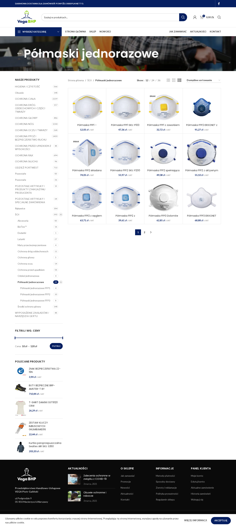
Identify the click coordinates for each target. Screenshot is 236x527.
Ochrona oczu (25, 263)
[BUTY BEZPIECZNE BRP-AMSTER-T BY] (20, 389)
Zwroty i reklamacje (166, 487)
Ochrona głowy (26, 257)
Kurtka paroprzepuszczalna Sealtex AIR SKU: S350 (45, 444)
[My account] (194, 17)
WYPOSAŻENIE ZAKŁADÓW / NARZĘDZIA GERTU (32, 314)
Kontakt (125, 499)
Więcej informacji (195, 520)
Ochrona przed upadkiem (31, 269)
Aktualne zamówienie (202, 487)
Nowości (125, 487)
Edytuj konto (198, 481)
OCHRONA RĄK (24, 155)
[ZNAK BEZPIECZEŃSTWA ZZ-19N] (20, 373)
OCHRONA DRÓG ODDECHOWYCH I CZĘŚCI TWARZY (30, 108)
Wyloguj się (197, 499)
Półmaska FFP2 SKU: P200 (125, 170)
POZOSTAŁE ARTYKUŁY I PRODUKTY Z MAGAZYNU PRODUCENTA (30, 189)
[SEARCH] (183, 17)
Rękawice (20, 208)
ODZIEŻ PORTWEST (27, 167)
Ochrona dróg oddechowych (33, 251)
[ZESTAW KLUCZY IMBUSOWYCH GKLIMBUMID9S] (20, 428)
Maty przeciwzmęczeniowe (32, 245)
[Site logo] (26, 17)
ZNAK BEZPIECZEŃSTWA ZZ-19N (44, 370)
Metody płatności (165, 475)
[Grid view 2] (168, 80)
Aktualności (127, 493)
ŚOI (17, 214)
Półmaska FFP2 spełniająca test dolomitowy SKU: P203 (163, 172)
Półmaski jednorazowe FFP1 (35, 288)
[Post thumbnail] (74, 480)
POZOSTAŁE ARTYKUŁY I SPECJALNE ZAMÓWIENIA (30, 200)
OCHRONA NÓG (24, 123)
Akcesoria (23, 220)
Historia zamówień (201, 493)
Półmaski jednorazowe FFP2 (35, 294)
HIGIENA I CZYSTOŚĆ (27, 86)
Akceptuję (220, 520)
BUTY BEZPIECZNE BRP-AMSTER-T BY (42, 387)
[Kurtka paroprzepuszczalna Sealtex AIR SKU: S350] (20, 447)
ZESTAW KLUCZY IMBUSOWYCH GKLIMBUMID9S (38, 426)
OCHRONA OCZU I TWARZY (31, 130)
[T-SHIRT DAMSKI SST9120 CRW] (20, 408)
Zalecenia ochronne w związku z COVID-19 (96, 477)
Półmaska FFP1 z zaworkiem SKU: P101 (163, 126)
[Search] (219, 17)
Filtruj (56, 346)
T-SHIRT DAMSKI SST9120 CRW (43, 404)
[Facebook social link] (219, 3)
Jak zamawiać (128, 475)
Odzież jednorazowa (28, 275)
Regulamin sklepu (165, 499)
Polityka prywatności (167, 493)
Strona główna (76, 80)
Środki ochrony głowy (29, 306)
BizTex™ (22, 226)
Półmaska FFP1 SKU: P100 (125, 125)
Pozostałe (20, 173)
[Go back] (19, 53)
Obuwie (19, 92)
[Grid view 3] (173, 80)
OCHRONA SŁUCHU (26, 161)
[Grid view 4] (179, 80)
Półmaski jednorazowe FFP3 (35, 300)
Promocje (126, 481)
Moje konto (197, 475)
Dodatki (22, 232)
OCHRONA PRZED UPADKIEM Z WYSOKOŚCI (33, 147)
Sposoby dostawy (165, 481)
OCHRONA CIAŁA (25, 98)
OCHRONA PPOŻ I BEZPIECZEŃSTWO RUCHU (30, 138)
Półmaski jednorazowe (31, 282)
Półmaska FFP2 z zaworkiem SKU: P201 (125, 217)
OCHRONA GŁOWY (26, 117)
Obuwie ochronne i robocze (94, 494)
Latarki (21, 239)
